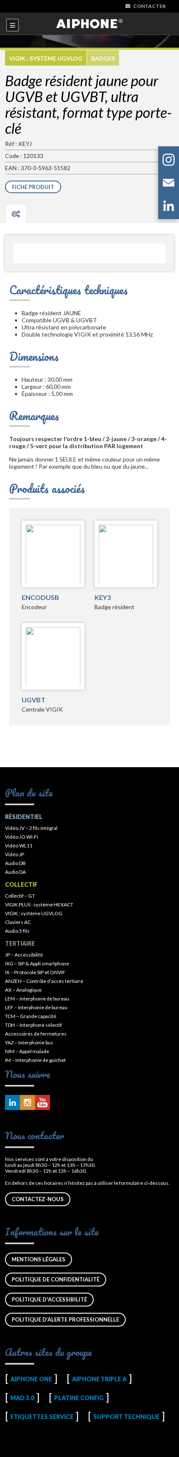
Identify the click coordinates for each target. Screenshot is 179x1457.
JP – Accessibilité (24, 955)
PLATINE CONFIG (79, 1397)
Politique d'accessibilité (49, 1299)
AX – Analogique (23, 990)
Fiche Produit (33, 187)
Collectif (21, 884)
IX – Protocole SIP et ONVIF (35, 972)
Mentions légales (38, 1259)
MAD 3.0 (22, 1397)
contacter (149, 6)
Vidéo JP (14, 854)
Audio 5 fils (17, 931)
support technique (126, 1416)
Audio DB (15, 863)
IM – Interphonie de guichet (35, 1060)
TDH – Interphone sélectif (33, 1025)
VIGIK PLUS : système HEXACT (39, 904)
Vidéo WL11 (18, 845)
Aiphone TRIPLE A (99, 1379)
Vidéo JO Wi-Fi (21, 837)
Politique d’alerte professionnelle (65, 1319)
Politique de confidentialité (55, 1279)
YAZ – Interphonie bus (29, 1042)
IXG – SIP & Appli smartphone (37, 963)
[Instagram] (168, 161)
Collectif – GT (20, 896)
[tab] (16, 213)
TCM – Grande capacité (30, 1016)
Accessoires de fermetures (36, 1034)
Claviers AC (18, 922)
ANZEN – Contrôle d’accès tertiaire (44, 981)
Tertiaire (20, 943)
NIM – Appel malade (27, 1051)
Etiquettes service (41, 1416)
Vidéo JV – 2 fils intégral (31, 828)
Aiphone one (31, 1379)
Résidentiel (23, 816)
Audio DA (15, 872)
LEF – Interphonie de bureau (36, 1007)
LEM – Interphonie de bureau (37, 998)
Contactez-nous (38, 1199)
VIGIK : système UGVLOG (45, 58)
